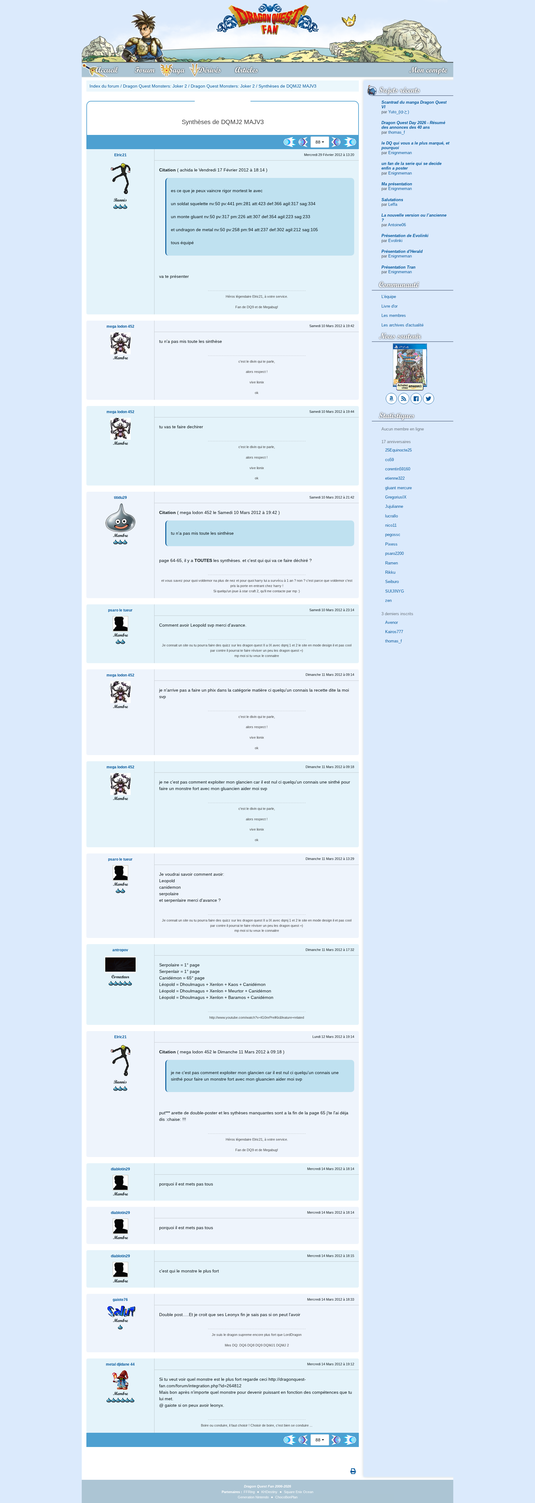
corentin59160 (397, 469)
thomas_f (396, 132)
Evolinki (395, 240)
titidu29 (120, 497)
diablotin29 (120, 1169)
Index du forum (104, 86)
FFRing (249, 1492)
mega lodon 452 (120, 326)
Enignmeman (400, 152)
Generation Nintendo (253, 1497)
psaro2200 (394, 553)
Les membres (393, 315)
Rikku (390, 572)
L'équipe (388, 296)
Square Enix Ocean (298, 1492)
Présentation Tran (398, 267)
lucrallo (391, 516)
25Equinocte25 (398, 450)
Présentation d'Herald (402, 251)
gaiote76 (120, 1300)
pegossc (392, 534)
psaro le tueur (120, 610)
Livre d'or (389, 306)
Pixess (391, 544)
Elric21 (120, 155)
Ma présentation (396, 184)
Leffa (392, 204)
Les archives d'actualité (402, 325)
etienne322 (395, 478)
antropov (120, 950)
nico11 (391, 525)
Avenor (391, 622)
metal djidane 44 (120, 1364)
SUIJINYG (394, 591)
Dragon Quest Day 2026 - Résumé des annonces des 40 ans (413, 125)
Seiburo (392, 581)
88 (317, 142)
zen (388, 600)
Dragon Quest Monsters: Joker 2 (155, 86)
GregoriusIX (396, 497)
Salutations (392, 199)
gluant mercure (398, 488)
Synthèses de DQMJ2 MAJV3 (287, 86)
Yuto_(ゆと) (398, 112)
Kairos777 (394, 631)
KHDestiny (269, 1492)
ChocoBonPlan (286, 1497)
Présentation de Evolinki (404, 235)
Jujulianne (394, 506)
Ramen (391, 563)
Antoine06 (397, 224)
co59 (389, 459)
